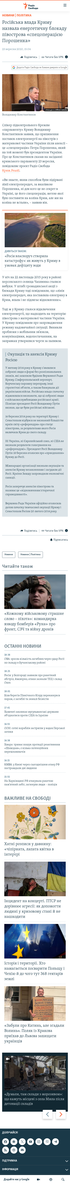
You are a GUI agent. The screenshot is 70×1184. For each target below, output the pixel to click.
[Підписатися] (22, 1150)
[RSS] (5, 1150)
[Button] (28, 57)
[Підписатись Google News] (13, 1141)
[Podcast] (13, 1150)
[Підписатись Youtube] (30, 1141)
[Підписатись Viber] (47, 1141)
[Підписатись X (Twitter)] (22, 1141)
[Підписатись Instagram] (38, 1141)
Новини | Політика (16, 15)
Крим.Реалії (10, 170)
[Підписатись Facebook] (5, 1141)
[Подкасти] (50, 1179)
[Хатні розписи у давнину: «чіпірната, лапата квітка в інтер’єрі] (35, 822)
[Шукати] (63, 1179)
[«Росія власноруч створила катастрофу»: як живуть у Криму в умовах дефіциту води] (35, 230)
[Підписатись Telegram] (55, 1141)
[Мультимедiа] (38, 1179)
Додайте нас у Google (16, 1179)
